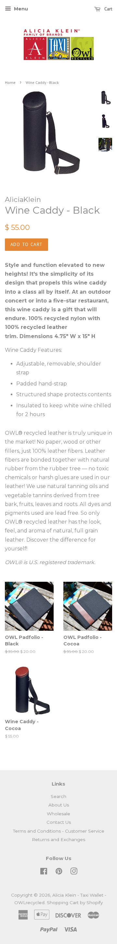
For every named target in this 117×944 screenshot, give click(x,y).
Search (58, 796)
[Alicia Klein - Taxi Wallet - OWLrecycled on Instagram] (73, 872)
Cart (107, 9)
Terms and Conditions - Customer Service (58, 831)
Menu (20, 9)
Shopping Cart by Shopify (75, 902)
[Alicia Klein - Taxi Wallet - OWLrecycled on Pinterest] (58, 872)
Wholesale (58, 813)
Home (10, 82)
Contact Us (58, 822)
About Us (58, 804)
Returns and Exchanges (58, 839)
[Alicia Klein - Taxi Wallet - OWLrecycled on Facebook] (43, 872)
